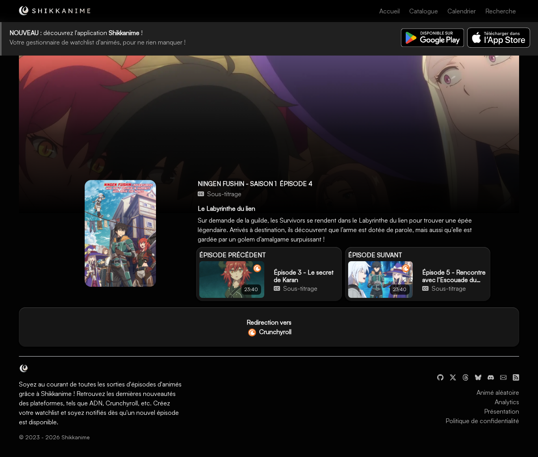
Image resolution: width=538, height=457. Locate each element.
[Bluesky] (478, 377)
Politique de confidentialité (482, 421)
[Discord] (491, 377)
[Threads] (465, 377)
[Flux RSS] (516, 377)
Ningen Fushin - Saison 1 (237, 184)
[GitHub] (440, 377)
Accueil (389, 11)
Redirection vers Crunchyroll (269, 327)
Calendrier (461, 11)
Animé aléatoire (498, 392)
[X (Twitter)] (453, 377)
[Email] (503, 377)
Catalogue (423, 11)
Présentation (501, 411)
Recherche (500, 11)
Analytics (507, 402)
